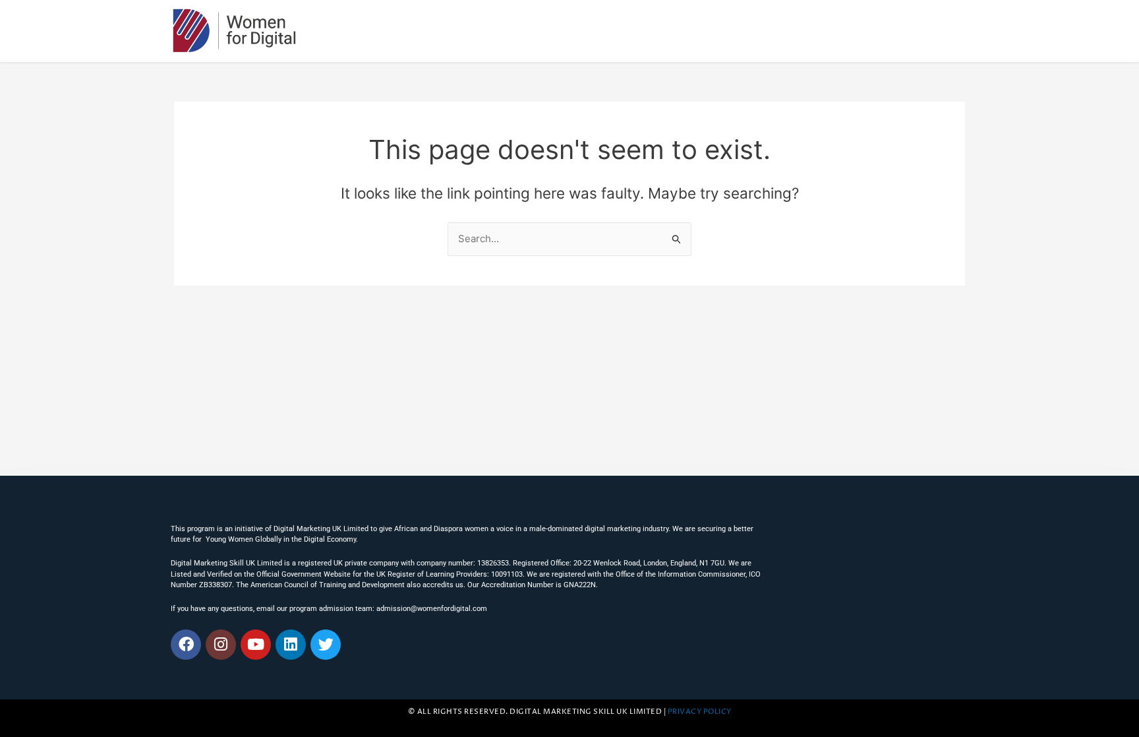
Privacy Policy (700, 712)
